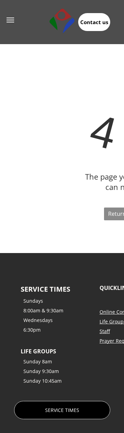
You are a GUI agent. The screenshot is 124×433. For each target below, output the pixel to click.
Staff (105, 331)
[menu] (10, 20)
